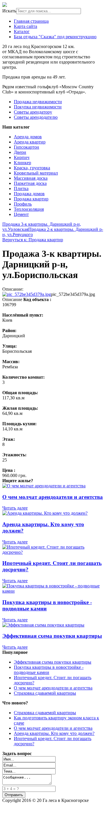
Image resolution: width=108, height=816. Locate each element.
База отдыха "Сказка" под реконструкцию (55, 36)
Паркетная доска (30, 183)
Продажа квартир (31, 198)
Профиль (23, 204)
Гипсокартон (26, 147)
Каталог (22, 31)
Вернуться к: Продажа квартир (32, 239)
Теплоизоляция (29, 209)
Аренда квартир (30, 141)
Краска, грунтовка (32, 167)
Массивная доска (31, 178)
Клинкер (22, 162)
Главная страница (31, 21)
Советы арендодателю (36, 117)
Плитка (21, 188)
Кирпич (21, 157)
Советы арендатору (33, 112)
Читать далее (15, 507)
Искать (9, 10)
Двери (20, 152)
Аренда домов (28, 136)
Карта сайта (25, 26)
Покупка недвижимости (38, 106)
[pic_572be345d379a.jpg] (26, 294)
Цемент (21, 214)
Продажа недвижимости (38, 101)
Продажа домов (29, 193)
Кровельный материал (36, 173)
